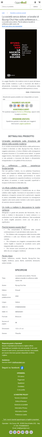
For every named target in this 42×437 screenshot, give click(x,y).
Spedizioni (21, 383)
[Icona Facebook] (22, 367)
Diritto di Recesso (21, 401)
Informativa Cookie (21, 411)
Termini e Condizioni (21, 398)
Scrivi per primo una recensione (12, 26)
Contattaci (21, 386)
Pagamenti (21, 380)
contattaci (24, 114)
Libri (3, 13)
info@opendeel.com (18, 362)
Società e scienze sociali (18, 13)
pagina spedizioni (25, 124)
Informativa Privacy (21, 408)
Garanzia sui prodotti (21, 404)
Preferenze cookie (21, 415)
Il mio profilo (21, 390)
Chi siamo (21, 376)
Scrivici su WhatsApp (24, 112)
